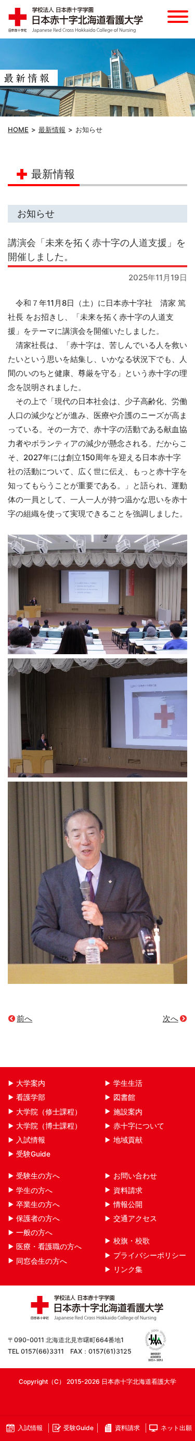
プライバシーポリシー (149, 1255)
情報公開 (127, 1204)
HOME (18, 129)
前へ (24, 1018)
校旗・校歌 (131, 1241)
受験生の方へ (38, 1176)
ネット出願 (176, 1428)
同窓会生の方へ (41, 1261)
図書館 (124, 1097)
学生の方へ (34, 1190)
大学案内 (30, 1083)
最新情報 (52, 129)
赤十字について (138, 1126)
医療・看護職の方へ (49, 1246)
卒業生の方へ (38, 1204)
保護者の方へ (38, 1218)
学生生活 (127, 1083)
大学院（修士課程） (49, 1112)
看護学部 (30, 1097)
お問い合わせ (135, 1176)
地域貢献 (127, 1140)
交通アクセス (135, 1218)
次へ (170, 1018)
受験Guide (33, 1154)
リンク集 (127, 1269)
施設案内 (127, 1112)
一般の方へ (34, 1232)
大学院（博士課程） (49, 1126)
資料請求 (127, 1190)
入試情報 (30, 1140)
